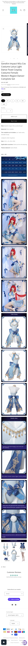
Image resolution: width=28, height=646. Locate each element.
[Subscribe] (21, 594)
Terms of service (14, 640)
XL (17, 100)
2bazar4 (8, 637)
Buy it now (14, 121)
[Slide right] (17, 58)
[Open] (3, 642)
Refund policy (22, 637)
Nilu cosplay (6, 94)
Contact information (14, 642)
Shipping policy (22, 640)
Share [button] (4, 567)
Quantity (3, 107)
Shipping (8, 84)
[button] (3, 10)
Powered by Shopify (14, 637)
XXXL (4, 104)
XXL (23, 100)
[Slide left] (10, 58)
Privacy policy (7, 640)
